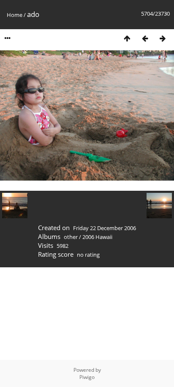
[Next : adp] (162, 38)
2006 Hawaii (97, 237)
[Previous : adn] (145, 38)
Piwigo (87, 377)
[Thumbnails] (127, 38)
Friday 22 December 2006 (104, 228)
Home (14, 15)
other (71, 237)
